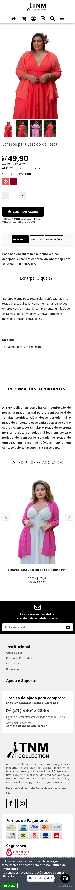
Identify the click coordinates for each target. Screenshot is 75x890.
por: (37, 580)
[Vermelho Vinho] (13, 181)
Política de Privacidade (20, 658)
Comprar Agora (25, 212)
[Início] (13, 18)
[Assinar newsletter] (68, 627)
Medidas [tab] (37, 239)
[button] (52, 18)
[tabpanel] (37, 350)
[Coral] (5, 181)
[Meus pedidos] (43, 18)
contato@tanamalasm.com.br (26, 726)
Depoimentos (14, 669)
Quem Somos (14, 652)
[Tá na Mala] (37, 6)
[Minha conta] (33, 18)
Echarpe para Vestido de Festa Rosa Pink (37, 570)
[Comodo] (18, 852)
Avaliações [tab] (54, 239)
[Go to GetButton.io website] (65, 886)
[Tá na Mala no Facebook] (11, 804)
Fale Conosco (14, 663)
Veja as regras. (33, 218)
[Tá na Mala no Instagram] (22, 804)
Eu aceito (10, 885)
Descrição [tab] (20, 239)
